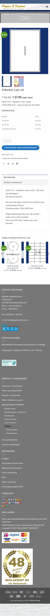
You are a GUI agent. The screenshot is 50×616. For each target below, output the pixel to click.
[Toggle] (46, 404)
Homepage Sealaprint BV (12, 486)
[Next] (44, 50)
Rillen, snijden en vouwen (12, 400)
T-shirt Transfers (10, 423)
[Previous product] (27, 18)
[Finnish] (9, 503)
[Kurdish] (3, 506)
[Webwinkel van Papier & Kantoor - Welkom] (21, 7)
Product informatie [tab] (13, 183)
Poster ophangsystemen (12, 390)
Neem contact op (9, 482)
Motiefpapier (9, 416)
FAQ (4, 477)
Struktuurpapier (10, 419)
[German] (7, 500)
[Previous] (6, 50)
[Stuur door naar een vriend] (13, 164)
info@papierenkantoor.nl (18, 320)
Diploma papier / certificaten (15, 412)
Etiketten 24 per (37, 266)
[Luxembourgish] (9, 500)
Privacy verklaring (9, 472)
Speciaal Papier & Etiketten (23, 14)
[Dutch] (3, 500)
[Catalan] (18, 500)
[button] (44, 7)
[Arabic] (7, 506)
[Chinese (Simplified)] (5, 506)
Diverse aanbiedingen (11, 444)
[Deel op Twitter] (8, 164)
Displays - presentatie (11, 395)
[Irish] (16, 500)
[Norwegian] (7, 503)
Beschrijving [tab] (9, 177)
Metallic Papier (10, 409)
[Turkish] (20, 503)
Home (6, 14)
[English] (14, 500)
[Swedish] (11, 503)
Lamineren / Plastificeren (12, 386)
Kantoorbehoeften (9, 440)
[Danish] (5, 503)
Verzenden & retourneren (12, 463)
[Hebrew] (16, 503)
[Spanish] (20, 500)
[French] (11, 500)
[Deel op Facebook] (4, 164)
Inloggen (5, 458)
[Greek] (14, 503)
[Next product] (23, 18)
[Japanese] (18, 503)
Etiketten (41, 14)
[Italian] (3, 503)
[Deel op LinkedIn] (17, 164)
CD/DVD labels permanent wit (13, 267)
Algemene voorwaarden (12, 468)
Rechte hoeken (11, 430)
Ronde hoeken (23, 158)
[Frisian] (5, 500)
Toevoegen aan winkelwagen (20, 147)
